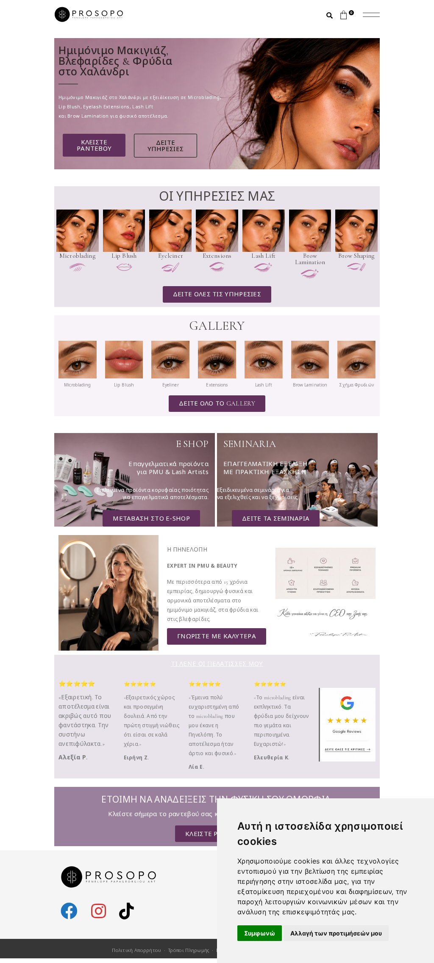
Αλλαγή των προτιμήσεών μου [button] (336, 933)
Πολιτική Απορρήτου (136, 950)
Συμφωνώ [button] (259, 933)
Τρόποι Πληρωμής (188, 950)
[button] (165, 145)
